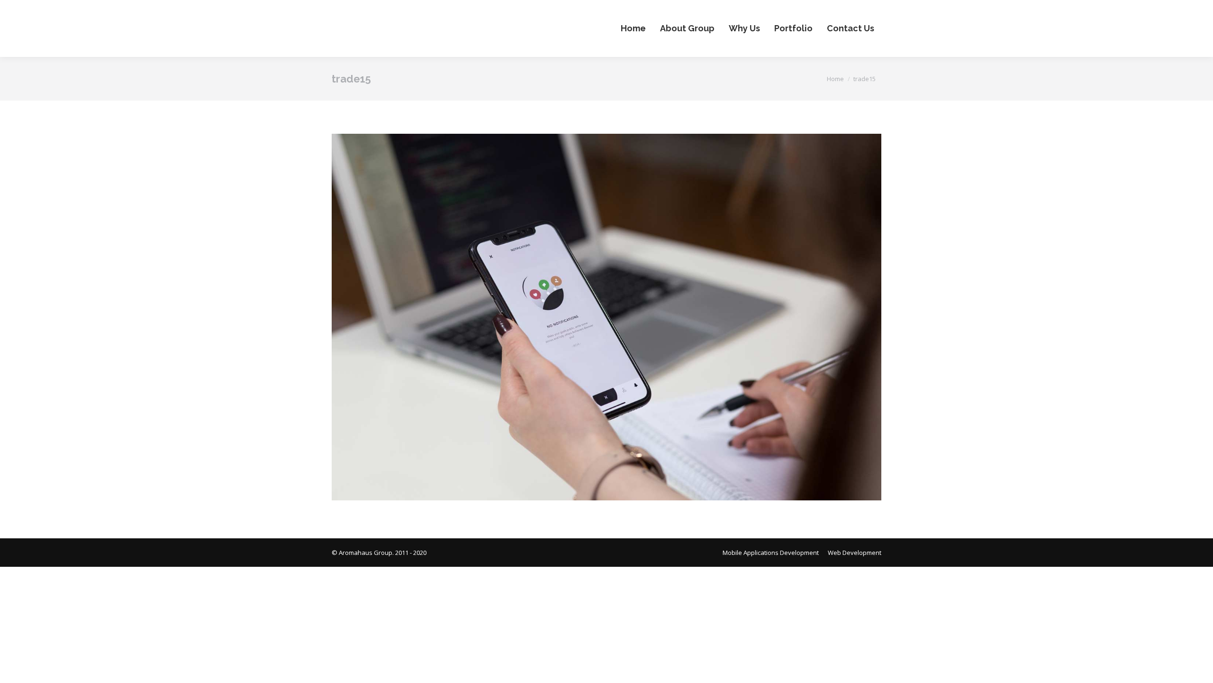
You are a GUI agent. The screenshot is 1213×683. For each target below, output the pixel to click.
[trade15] (606, 317)
